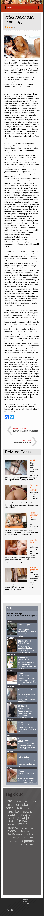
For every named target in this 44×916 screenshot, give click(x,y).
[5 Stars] (14, 27)
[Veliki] (16, 475)
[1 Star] (5, 27)
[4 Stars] (12, 27)
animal (19, 801)
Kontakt (10, 910)
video (29, 844)
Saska (10, 719)
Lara (9, 703)
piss (32, 828)
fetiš (19, 808)
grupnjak (13, 811)
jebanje (23, 818)
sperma (28, 841)
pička (11, 831)
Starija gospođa (34, 568)
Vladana (11, 654)
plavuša (24, 831)
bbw (26, 801)
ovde (20, 618)
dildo (9, 805)
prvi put (30, 834)
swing (9, 845)
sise (9, 841)
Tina (9, 735)
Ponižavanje (14, 834)
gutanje (27, 811)
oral (24, 827)
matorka (12, 827)
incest (10, 818)
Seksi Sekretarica (34, 514)
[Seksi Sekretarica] (16, 527)
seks (24, 838)
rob (8, 838)
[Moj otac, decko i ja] (16, 554)
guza (11, 814)
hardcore (24, 814)
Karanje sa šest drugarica (25, 431)
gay (27, 808)
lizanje (22, 824)
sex (32, 837)
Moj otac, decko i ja (34, 542)
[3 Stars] (10, 27)
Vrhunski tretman (22, 442)
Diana (9, 622)
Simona (10, 687)
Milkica (10, 638)
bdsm (33, 801)
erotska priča (17, 806)
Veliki (32, 460)
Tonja (10, 752)
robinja (16, 838)
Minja (9, 768)
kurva (23, 821)
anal (10, 801)
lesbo (10, 824)
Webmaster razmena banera (26, 902)
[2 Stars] (8, 27)
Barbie (10, 670)
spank (17, 841)
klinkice (11, 821)
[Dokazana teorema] (16, 500)
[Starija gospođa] (16, 582)
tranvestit (18, 845)
